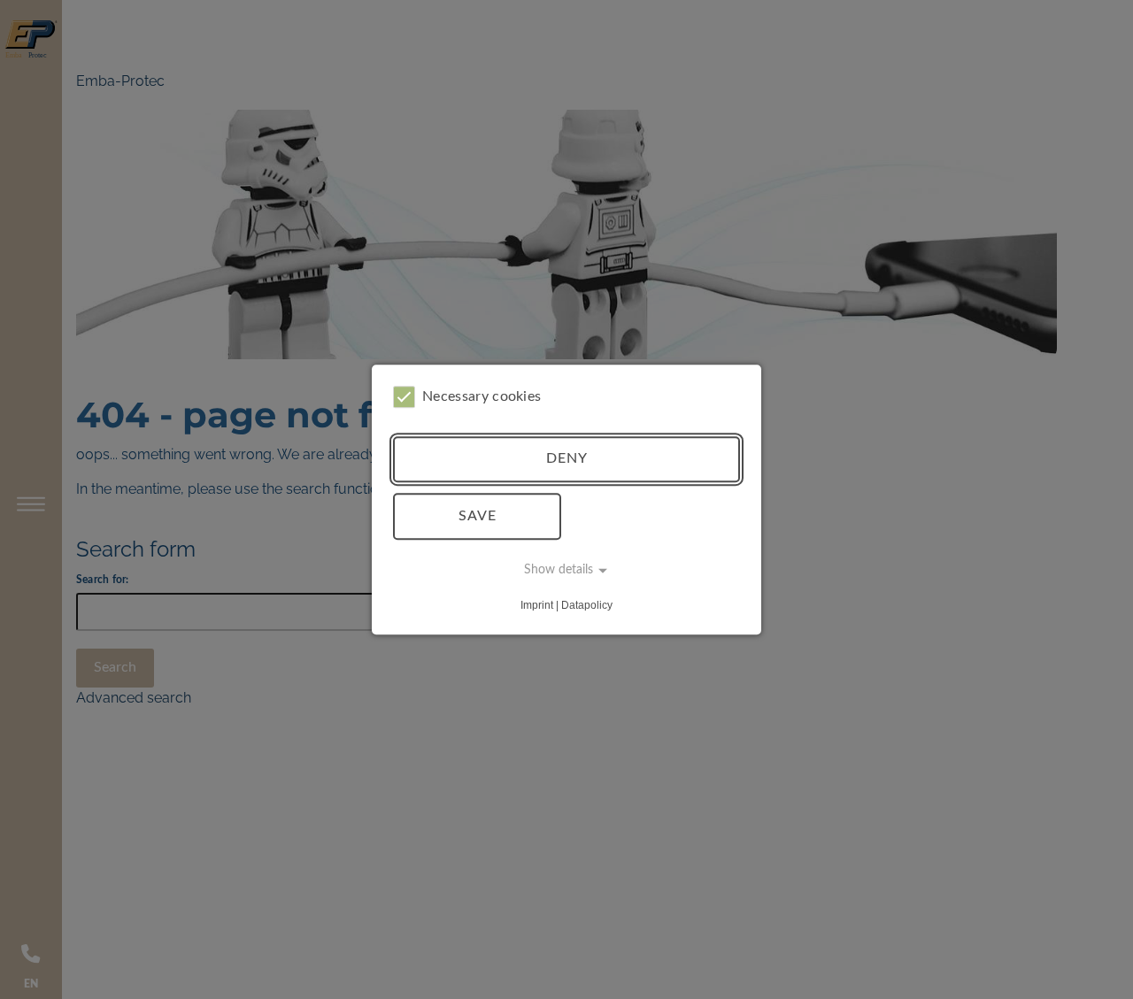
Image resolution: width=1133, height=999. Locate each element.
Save (478, 516)
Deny (567, 459)
